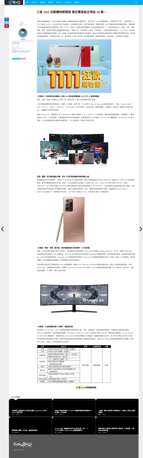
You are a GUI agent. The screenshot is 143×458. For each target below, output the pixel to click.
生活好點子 (67, 2)
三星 (24, 58)
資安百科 (50, 2)
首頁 (27, 2)
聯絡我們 (76, 2)
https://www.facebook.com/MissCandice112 (21, 51)
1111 (21, 58)
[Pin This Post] (6, 26)
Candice (23, 39)
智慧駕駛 (42, 2)
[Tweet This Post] (6, 22)
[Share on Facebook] (6, 19)
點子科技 (34, 2)
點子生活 (58, 2)
